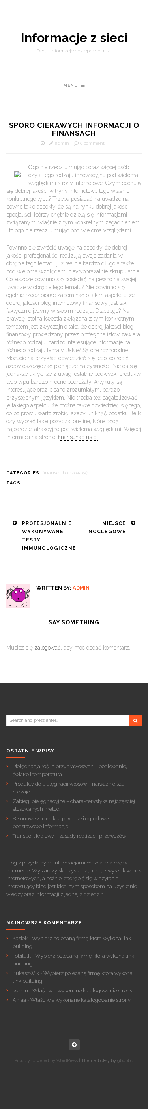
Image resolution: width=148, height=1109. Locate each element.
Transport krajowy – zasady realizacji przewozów (69, 836)
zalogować (47, 647)
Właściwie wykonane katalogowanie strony (82, 990)
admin (62, 143)
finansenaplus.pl (78, 437)
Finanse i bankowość (65, 473)
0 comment (92, 143)
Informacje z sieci (74, 38)
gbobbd (125, 1060)
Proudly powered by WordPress (46, 1060)
